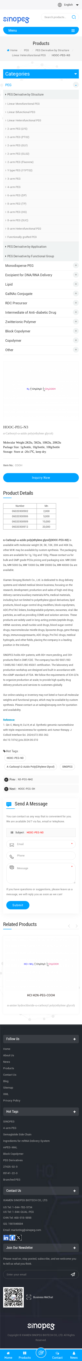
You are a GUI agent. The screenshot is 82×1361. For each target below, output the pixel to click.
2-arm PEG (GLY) (17, 145)
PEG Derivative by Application (26, 246)
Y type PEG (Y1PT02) (19, 170)
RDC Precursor (16, 303)
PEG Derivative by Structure (52, 50)
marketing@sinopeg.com (26, 1230)
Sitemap (8, 1087)
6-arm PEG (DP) (16, 195)
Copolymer (13, 341)
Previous (70, 926)
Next (76, 926)
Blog (5, 1081)
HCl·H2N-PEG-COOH (41, 995)
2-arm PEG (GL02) (18, 153)
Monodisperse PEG (19, 266)
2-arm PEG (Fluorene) (20, 162)
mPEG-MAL (10, 1147)
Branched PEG (11, 1179)
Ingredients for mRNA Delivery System (26, 1140)
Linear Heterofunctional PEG (29, 55)
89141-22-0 (10, 1173)
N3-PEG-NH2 (25, 779)
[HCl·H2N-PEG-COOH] (41, 964)
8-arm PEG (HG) (17, 212)
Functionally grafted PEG (22, 237)
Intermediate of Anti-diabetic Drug (30, 312)
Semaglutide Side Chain (17, 1134)
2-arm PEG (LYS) (17, 128)
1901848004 (15, 1223)
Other (9, 350)
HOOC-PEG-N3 (15, 758)
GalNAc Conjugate (18, 294)
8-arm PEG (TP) (16, 203)
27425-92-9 (10, 1166)
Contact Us (9, 1074)
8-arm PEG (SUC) (17, 220)
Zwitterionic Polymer (20, 322)
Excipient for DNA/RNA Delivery (28, 275)
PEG (26, 50)
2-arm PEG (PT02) (18, 137)
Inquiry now (41, 477)
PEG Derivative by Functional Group (30, 256)
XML (6, 1094)
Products (8, 1068)
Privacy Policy (11, 1100)
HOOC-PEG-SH (26, 788)
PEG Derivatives (13, 1160)
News (6, 1061)
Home (13, 50)
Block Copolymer (17, 331)
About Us (8, 1055)
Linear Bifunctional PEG (21, 112)
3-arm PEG (14, 178)
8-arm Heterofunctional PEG (24, 228)
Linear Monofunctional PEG (23, 103)
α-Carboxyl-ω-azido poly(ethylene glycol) (30, 766)
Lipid (9, 284)
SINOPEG (67, 766)
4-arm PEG (14, 187)
